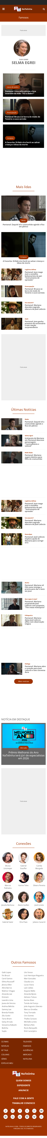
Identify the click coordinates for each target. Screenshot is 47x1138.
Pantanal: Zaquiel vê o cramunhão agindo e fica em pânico (23, 225)
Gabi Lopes (6, 972)
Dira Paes (23, 922)
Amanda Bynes (30, 994)
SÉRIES (4, 1059)
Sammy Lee (6, 1009)
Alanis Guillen (23, 905)
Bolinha (5, 1028)
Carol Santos (7, 978)
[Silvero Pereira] (39, 877)
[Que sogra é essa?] (11, 604)
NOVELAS (5, 1046)
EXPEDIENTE (23, 1085)
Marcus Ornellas (30, 1009)
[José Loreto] (39, 897)
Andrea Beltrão (8, 1006)
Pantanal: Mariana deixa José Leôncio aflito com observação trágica (34, 621)
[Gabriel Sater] (7, 914)
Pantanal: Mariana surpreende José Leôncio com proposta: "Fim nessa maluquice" (35, 604)
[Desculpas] (11, 539)
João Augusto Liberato (33, 1006)
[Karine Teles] (23, 877)
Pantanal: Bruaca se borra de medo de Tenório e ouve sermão (35, 291)
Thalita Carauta (30, 1018)
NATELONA (27, 1059)
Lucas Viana (29, 985)
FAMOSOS (27, 1046)
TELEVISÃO (27, 1041)
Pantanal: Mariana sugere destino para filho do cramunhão (33, 457)
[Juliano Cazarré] (39, 914)
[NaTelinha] (23, 9)
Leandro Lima (7, 1000)
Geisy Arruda (7, 1022)
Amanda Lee (7, 994)
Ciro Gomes (29, 1015)
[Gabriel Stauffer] (23, 858)
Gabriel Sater (7, 922)
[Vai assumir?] (11, 523)
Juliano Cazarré (39, 922)
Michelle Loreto (30, 1022)
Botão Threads (41, 1118)
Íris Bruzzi (6, 975)
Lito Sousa (28, 972)
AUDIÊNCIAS (28, 1050)
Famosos (23, 17)
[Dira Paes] (23, 914)
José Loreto (39, 905)
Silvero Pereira (39, 885)
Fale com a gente (23, 1098)
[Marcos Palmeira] (7, 877)
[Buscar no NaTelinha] (44, 9)
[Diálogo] (11, 668)
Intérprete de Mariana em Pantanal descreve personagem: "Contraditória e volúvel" (34, 442)
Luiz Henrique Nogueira (34, 975)
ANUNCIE (23, 1090)
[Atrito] (11, 587)
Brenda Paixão (8, 1012)
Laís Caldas (28, 988)
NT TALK (4, 1050)
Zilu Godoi (6, 1015)
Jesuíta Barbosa (7, 905)
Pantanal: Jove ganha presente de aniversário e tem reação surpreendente (35, 324)
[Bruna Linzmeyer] (7, 858)
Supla (4, 1031)
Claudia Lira (29, 981)
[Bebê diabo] (11, 457)
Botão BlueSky (34, 1118)
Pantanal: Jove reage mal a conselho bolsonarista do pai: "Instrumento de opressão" (34, 276)
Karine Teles (23, 885)
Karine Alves (29, 1000)
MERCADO (27, 1054)
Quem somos (23, 1080)
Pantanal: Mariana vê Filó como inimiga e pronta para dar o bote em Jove (35, 588)
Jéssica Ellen (7, 985)
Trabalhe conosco (23, 1103)
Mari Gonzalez (30, 978)
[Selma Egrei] (11, 440)
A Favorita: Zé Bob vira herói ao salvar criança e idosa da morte (23, 262)
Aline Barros (7, 988)
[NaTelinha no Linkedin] (20, 1117)
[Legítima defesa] (11, 506)
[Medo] (11, 424)
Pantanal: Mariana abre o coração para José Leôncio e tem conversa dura (35, 669)
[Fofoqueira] (11, 620)
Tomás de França (31, 1003)
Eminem (5, 997)
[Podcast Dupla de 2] (27, 1117)
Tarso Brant (7, 1018)
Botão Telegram (5, 1118)
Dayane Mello (29, 991)
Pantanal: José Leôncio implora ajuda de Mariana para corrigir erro (35, 540)
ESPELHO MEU (7, 1063)
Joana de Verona (8, 1003)
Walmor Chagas (8, 991)
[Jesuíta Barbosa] (7, 897)
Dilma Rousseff (8, 981)
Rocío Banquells (30, 1028)
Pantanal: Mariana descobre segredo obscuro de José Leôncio (35, 307)
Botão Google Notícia (13, 1118)
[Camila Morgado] (39, 858)
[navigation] (3, 8)
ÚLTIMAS (5, 1041)
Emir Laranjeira (30, 1031)
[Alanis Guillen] (23, 897)
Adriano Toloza (30, 997)
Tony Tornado (30, 1012)
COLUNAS (5, 1054)
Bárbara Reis (29, 1025)
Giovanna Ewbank (9, 1025)
